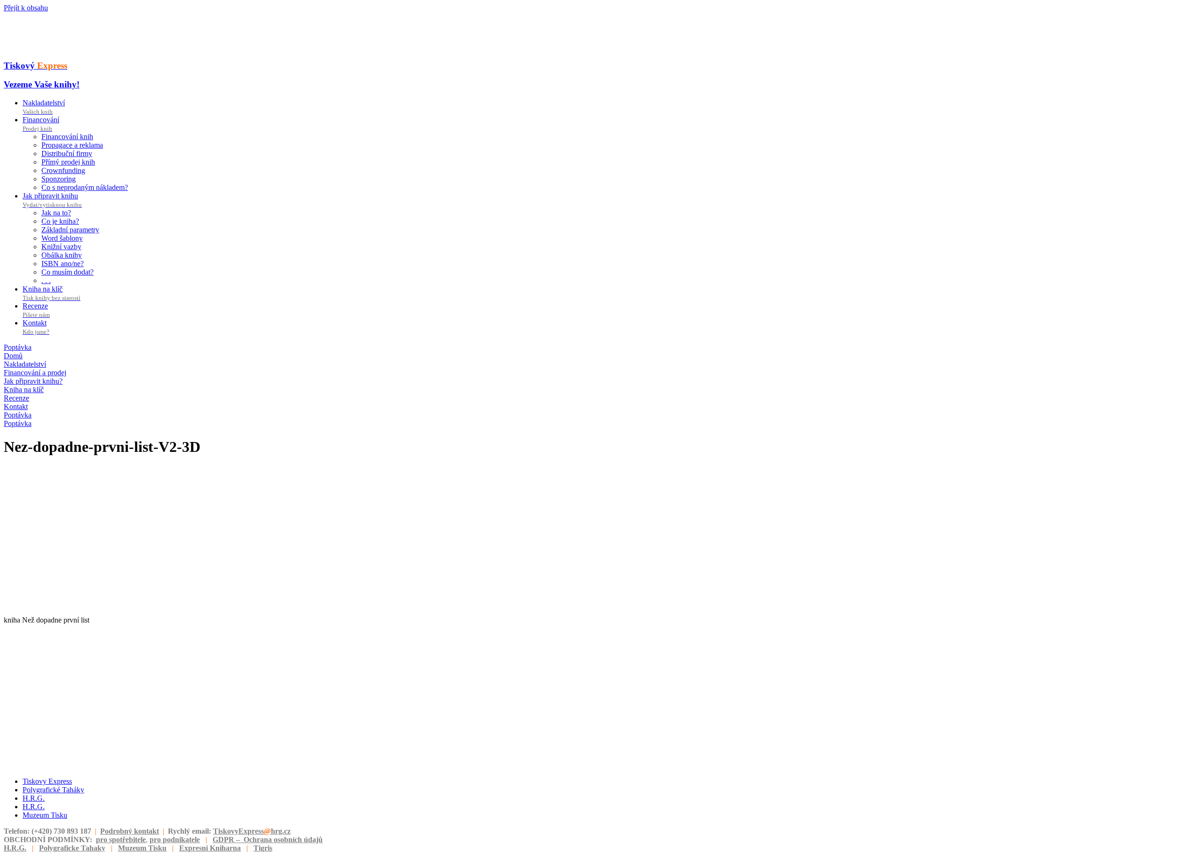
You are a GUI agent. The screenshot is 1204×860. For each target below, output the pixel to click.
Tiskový (35, 66)
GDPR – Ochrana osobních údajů (268, 840)
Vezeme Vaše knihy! (41, 84)
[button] (18, 347)
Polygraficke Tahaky (72, 848)
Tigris (262, 848)
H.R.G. (15, 848)
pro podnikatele (175, 840)
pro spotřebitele (121, 840)
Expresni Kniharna (210, 848)
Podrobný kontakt (129, 831)
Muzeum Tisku (142, 848)
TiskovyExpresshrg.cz (252, 831)
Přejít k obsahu (26, 8)
